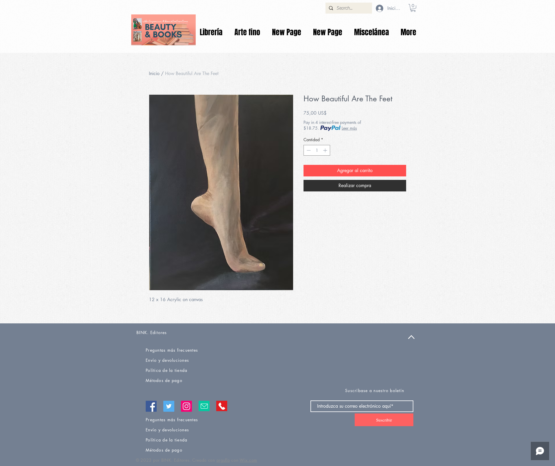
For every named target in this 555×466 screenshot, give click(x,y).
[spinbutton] (317, 150)
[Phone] (221, 406)
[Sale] (163, 30)
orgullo (223, 460)
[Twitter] (168, 406)
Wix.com (248, 460)
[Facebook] (151, 406)
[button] (413, 8)
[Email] (204, 406)
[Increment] (325, 150)
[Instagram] (186, 406)
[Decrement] (308, 150)
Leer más (349, 128)
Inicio (154, 73)
